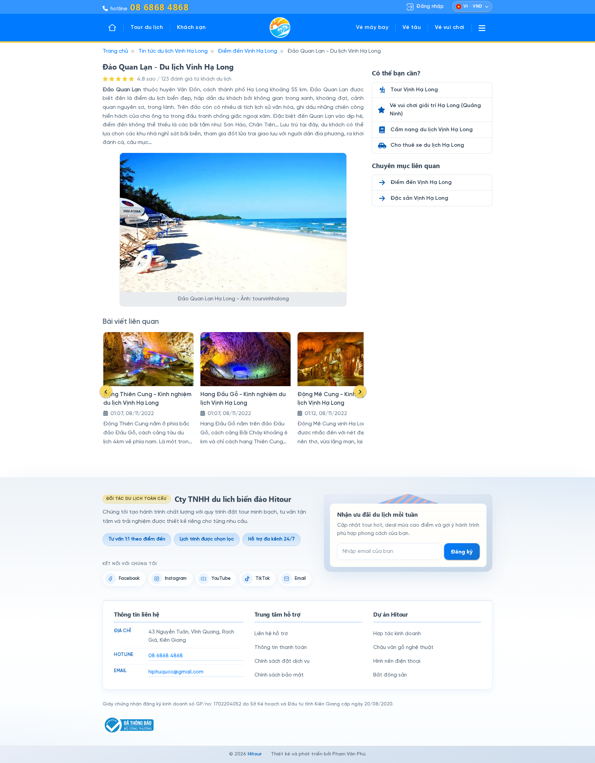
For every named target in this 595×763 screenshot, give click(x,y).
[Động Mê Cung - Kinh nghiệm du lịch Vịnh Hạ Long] (343, 359)
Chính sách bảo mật (279, 675)
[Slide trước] (106, 391)
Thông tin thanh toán (280, 647)
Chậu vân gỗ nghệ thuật (403, 647)
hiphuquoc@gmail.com (175, 672)
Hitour (255, 754)
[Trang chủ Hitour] (115, 27)
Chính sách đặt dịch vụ (282, 661)
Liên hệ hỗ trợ (271, 634)
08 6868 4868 (165, 656)
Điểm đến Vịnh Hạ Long (247, 51)
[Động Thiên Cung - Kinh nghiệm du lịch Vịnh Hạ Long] (148, 359)
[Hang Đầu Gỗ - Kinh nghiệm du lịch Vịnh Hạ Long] (245, 359)
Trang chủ (115, 51)
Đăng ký (462, 551)
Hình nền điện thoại (396, 661)
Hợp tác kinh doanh (397, 634)
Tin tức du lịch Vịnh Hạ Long (173, 51)
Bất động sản (390, 675)
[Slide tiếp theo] (360, 391)
